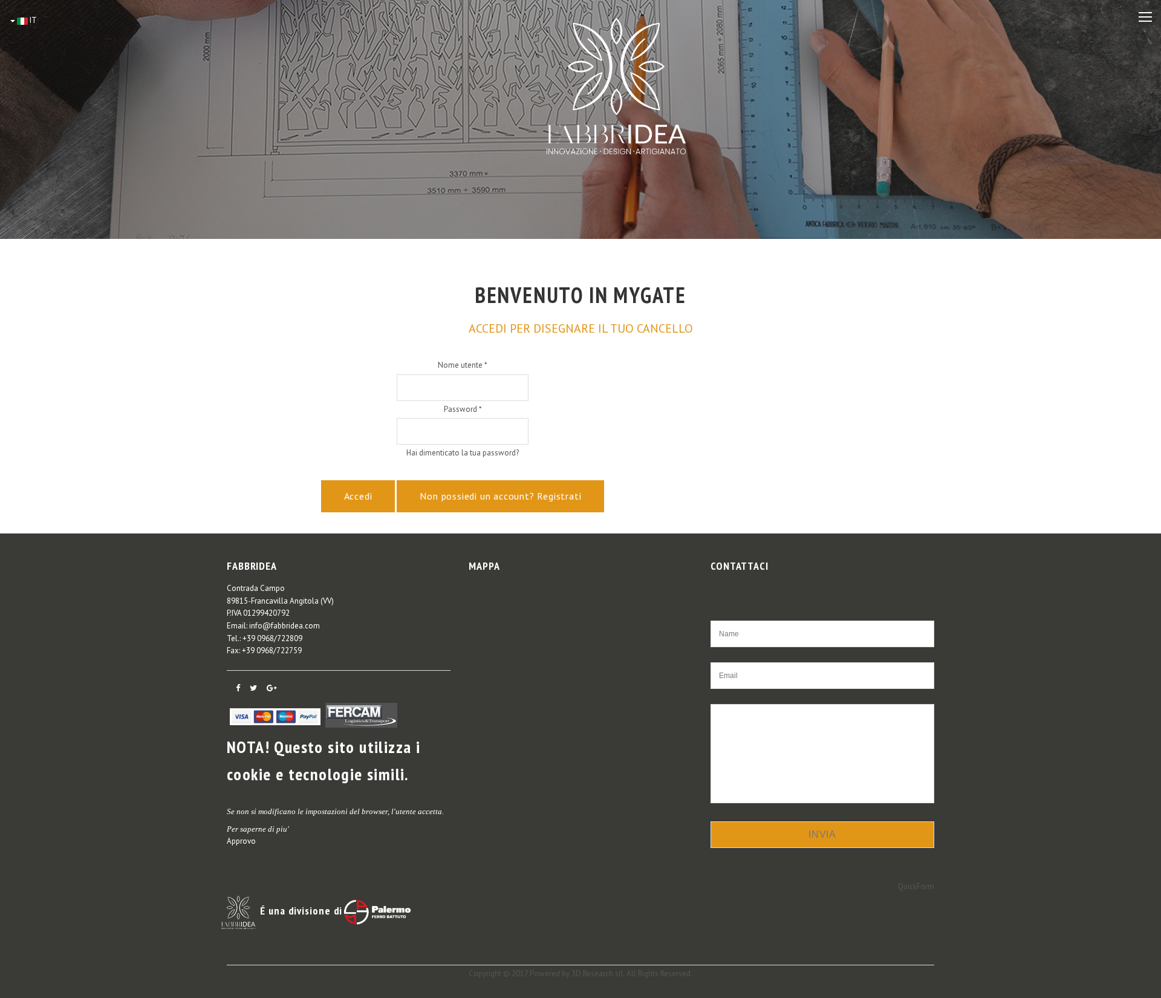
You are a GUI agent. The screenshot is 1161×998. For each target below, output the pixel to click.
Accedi (358, 496)
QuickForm (916, 886)
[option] (580, 119)
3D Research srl (597, 973)
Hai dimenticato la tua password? (462, 453)
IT (32, 20)
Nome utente (462, 365)
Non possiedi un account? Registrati (500, 496)
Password (463, 409)
